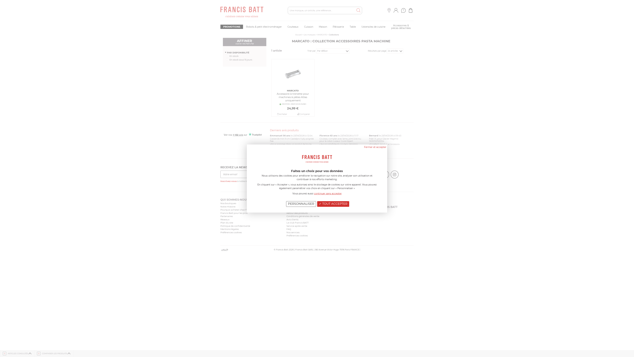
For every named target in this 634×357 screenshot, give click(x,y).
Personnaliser (301, 204)
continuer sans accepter (328, 193)
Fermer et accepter (375, 147)
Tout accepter (334, 204)
